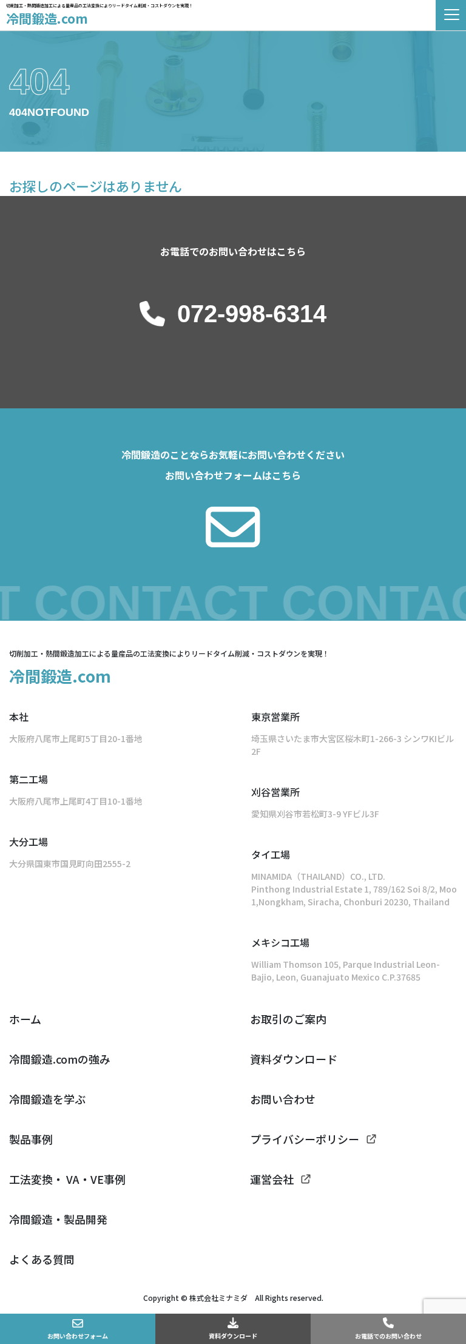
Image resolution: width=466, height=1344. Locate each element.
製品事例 (31, 1139)
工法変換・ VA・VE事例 (67, 1179)
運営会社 (272, 1179)
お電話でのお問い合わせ (388, 1335)
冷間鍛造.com (47, 18)
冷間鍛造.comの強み (59, 1059)
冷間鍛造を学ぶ (47, 1099)
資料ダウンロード (233, 1335)
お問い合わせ (283, 1099)
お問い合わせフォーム (77, 1335)
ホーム (25, 1019)
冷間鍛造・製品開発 (58, 1219)
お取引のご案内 (288, 1019)
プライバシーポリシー (304, 1139)
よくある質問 (42, 1259)
